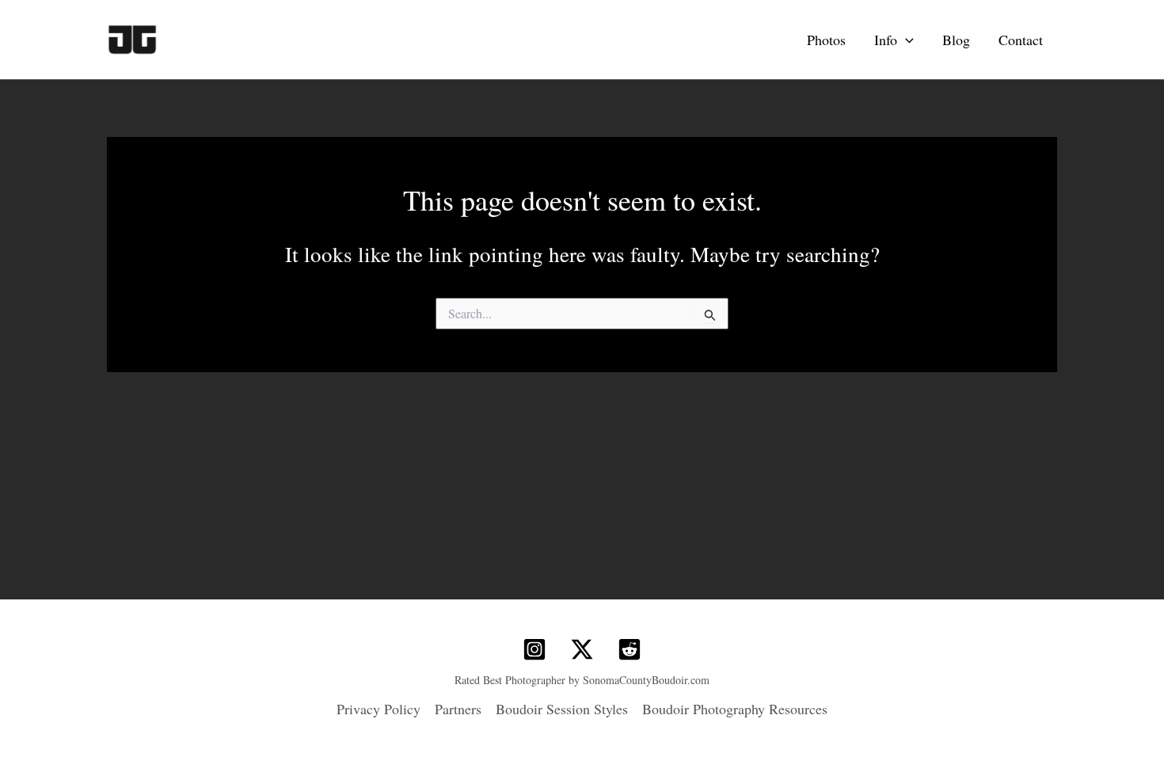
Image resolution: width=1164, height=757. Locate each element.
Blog (956, 39)
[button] (905, 39)
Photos (826, 39)
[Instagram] (534, 649)
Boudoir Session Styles (562, 708)
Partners (458, 708)
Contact (1021, 39)
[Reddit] (629, 649)
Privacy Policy (378, 708)
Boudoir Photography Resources (734, 708)
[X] (582, 649)
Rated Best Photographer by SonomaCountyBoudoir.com (582, 679)
